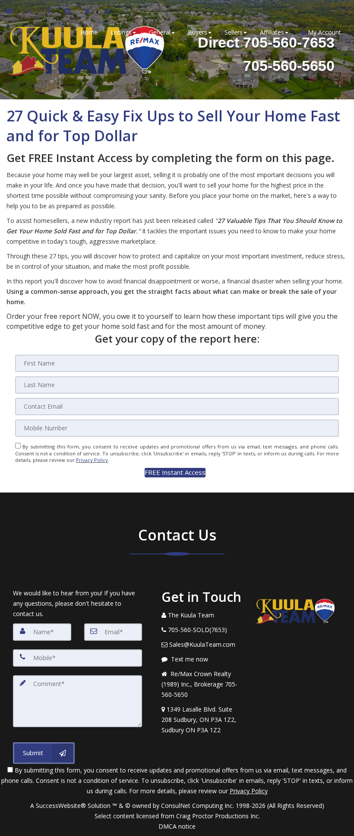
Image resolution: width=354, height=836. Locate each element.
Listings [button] (121, 32)
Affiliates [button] (272, 32)
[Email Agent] (13, 11)
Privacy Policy (92, 460)
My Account (323, 32)
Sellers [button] (233, 32)
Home (89, 32)
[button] (175, 472)
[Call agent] (30, 11)
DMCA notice (177, 826)
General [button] (160, 32)
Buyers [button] (197, 32)
